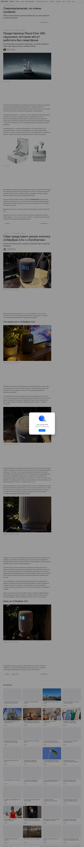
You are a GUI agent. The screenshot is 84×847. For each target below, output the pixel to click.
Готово (42, 430)
